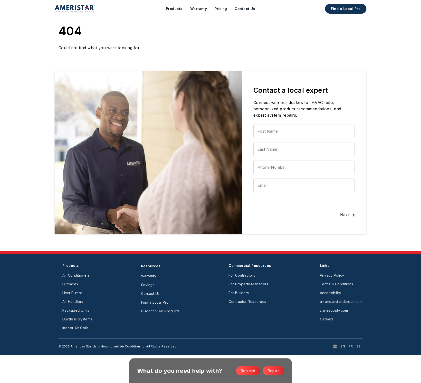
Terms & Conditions (336, 284)
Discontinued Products (160, 311)
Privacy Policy (332, 275)
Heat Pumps (72, 293)
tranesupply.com (334, 310)
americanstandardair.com (341, 301)
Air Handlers (72, 301)
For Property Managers (248, 284)
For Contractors (242, 275)
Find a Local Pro (346, 9)
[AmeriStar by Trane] (75, 8)
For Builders (239, 293)
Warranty (148, 276)
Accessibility (330, 293)
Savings (147, 285)
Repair (273, 371)
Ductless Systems (77, 319)
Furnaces (70, 284)
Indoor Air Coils (75, 328)
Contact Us (150, 293)
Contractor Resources (247, 301)
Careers (327, 319)
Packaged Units (75, 310)
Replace (248, 371)
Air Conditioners (76, 275)
